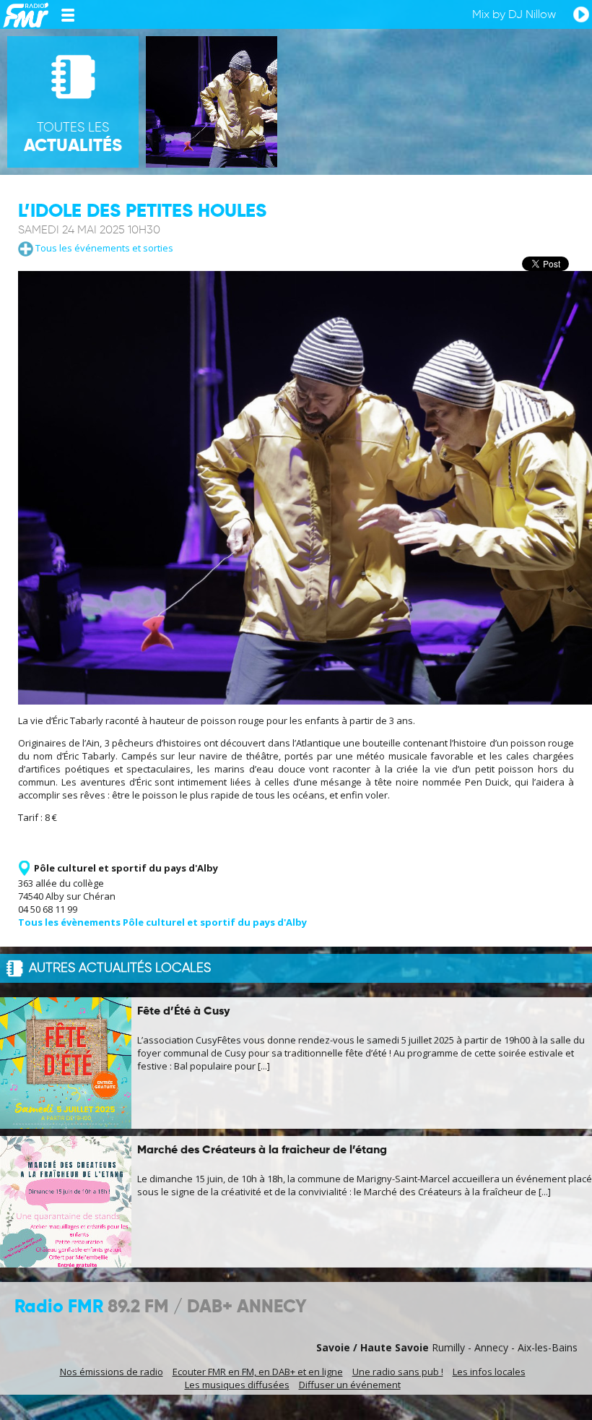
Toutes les (73, 138)
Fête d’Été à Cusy (183, 1011)
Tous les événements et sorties (103, 247)
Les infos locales (489, 1371)
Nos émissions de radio (111, 1371)
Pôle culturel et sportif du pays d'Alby (126, 867)
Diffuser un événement (350, 1384)
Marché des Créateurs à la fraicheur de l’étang (262, 1150)
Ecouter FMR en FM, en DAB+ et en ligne (258, 1371)
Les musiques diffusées (237, 1384)
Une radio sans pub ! (397, 1371)
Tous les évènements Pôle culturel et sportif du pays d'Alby (162, 922)
